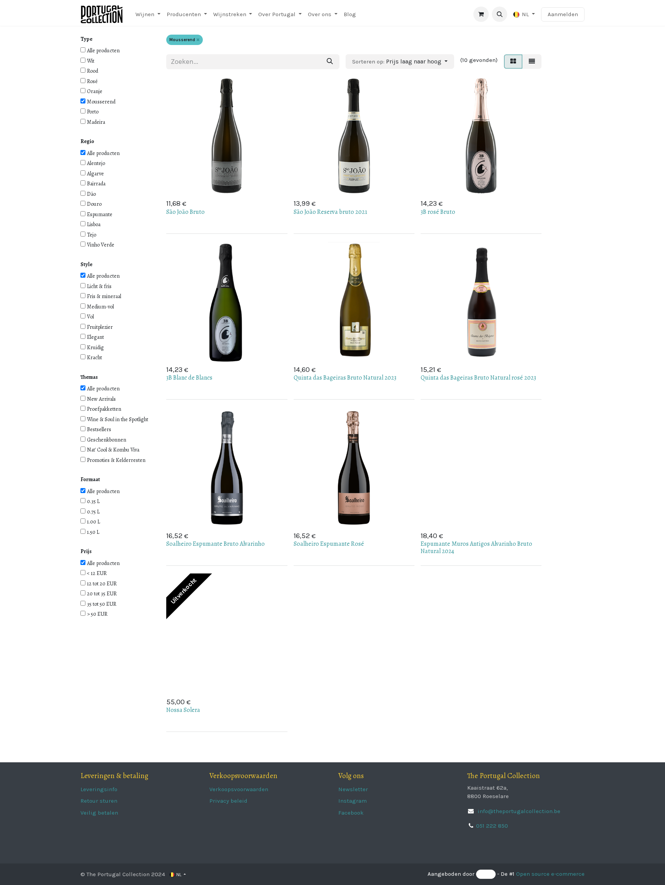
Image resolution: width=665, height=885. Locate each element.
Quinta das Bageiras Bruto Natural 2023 (345, 377)
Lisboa (93, 224)
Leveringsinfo (98, 789)
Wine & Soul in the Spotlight (117, 419)
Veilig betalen (99, 812)
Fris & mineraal (104, 296)
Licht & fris (99, 286)
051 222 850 (492, 825)
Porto (93, 111)
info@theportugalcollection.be (518, 811)
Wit (90, 61)
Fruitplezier (100, 327)
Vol (90, 316)
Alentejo (96, 163)
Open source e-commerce (550, 874)
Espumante (99, 214)
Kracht (94, 357)
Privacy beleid (228, 800)
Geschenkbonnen (106, 439)
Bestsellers (99, 429)
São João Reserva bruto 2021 (330, 212)
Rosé (92, 81)
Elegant (95, 337)
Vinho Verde (100, 244)
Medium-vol (100, 306)
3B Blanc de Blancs (189, 377)
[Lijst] (531, 61)
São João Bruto (185, 212)
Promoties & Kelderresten (116, 460)
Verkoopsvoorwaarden (238, 789)
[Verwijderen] (198, 40)
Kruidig (95, 347)
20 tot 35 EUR (102, 593)
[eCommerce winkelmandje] (481, 14)
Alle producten (103, 50)
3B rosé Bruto (438, 212)
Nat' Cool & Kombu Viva (113, 449)
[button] (499, 14)
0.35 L (93, 501)
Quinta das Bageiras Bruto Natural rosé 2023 (478, 377)
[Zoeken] (329, 61)
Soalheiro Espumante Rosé (329, 544)
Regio (87, 141)
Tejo (91, 234)
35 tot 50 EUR (101, 604)
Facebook (351, 812)
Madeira (96, 122)
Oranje (94, 91)
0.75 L (93, 511)
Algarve (95, 173)
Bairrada (96, 183)
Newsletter (353, 789)
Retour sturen (98, 800)
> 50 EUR (97, 614)
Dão (91, 194)
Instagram (352, 800)
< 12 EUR (97, 573)
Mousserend (101, 101)
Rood (92, 71)
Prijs (86, 551)
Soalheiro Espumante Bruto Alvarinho (215, 544)
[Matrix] (513, 61)
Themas (89, 377)
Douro (94, 204)
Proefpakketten (104, 409)
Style (86, 264)
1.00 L (93, 521)
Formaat (90, 479)
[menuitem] (148, 14)
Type (86, 39)
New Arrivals (101, 399)
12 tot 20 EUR (102, 583)
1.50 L (93, 532)
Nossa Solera (183, 710)
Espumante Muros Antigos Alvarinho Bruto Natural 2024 (476, 547)
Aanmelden (563, 14)
